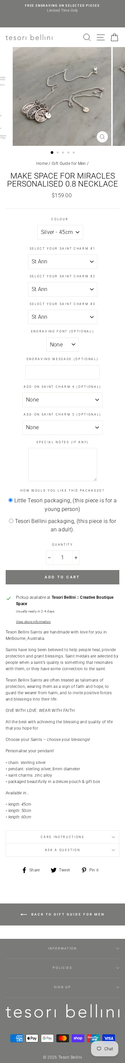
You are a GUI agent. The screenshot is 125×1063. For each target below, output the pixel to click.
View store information (33, 621)
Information (62, 948)
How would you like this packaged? (62, 490)
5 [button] (74, 153)
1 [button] (52, 153)
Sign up (62, 987)
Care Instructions (62, 837)
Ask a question (62, 850)
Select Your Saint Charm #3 (63, 304)
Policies (62, 968)
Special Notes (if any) (62, 442)
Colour (59, 219)
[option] (62, 8)
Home (42, 163)
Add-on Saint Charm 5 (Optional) (62, 414)
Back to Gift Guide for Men (67, 914)
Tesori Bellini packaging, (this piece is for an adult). (65, 525)
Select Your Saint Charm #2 (63, 276)
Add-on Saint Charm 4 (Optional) (62, 386)
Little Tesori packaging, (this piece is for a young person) (65, 504)
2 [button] (58, 153)
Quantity (62, 544)
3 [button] (63, 153)
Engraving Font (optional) (62, 331)
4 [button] (69, 153)
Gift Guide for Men (69, 163)
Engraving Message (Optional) (63, 359)
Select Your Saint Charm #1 (63, 248)
